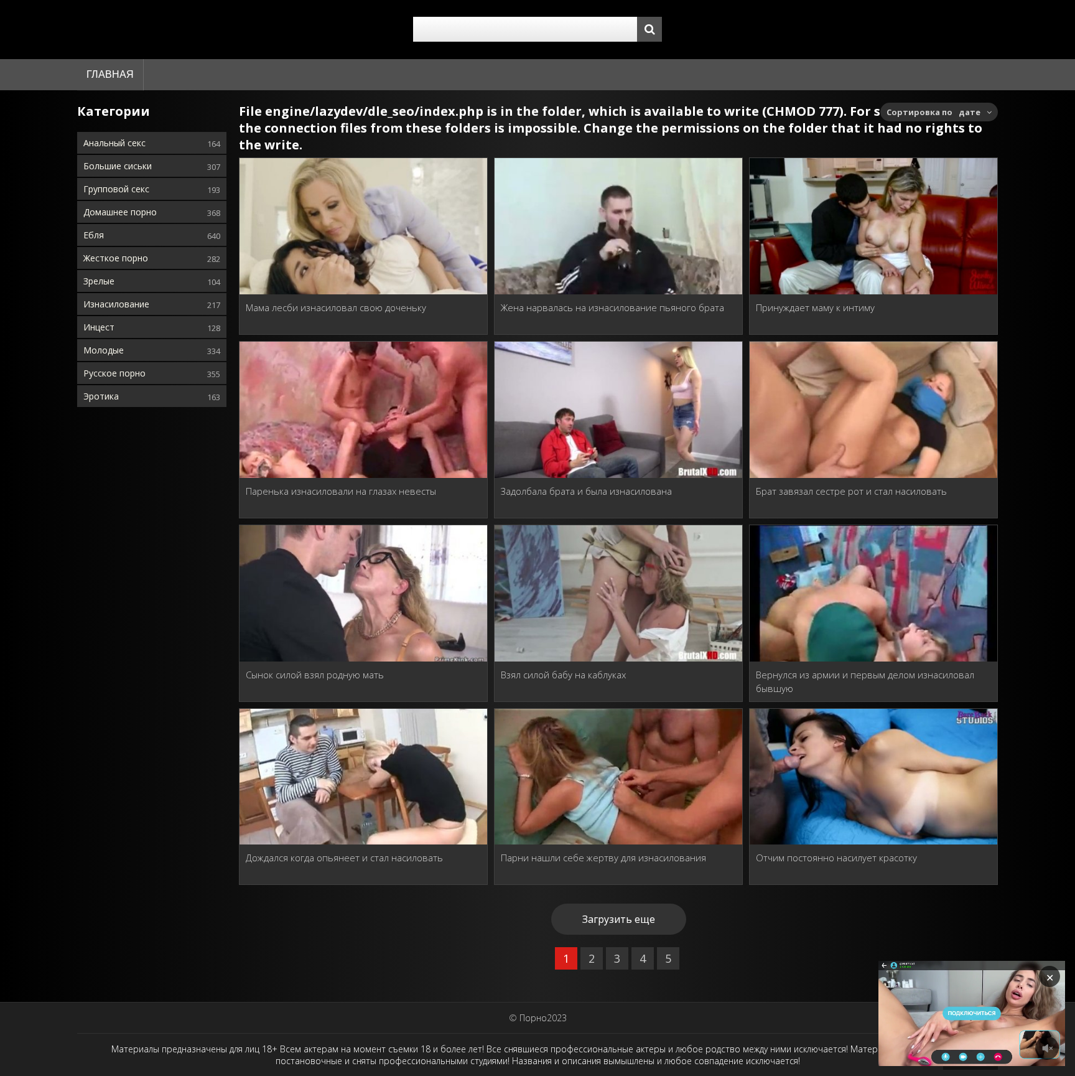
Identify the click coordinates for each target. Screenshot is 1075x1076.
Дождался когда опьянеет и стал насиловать (344, 857)
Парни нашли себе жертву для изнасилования (603, 857)
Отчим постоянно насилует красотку (836, 857)
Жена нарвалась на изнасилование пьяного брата (612, 307)
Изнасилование (116, 304)
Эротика (101, 396)
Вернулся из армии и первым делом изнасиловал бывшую (865, 681)
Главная (110, 74)
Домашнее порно (120, 212)
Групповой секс (116, 189)
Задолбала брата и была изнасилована (586, 491)
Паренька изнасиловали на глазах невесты (341, 491)
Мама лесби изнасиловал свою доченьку (336, 307)
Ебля (93, 235)
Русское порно (114, 373)
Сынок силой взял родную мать (315, 674)
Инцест (98, 327)
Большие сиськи (117, 166)
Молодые (103, 350)
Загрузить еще (618, 919)
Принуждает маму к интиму (815, 307)
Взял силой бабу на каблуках (563, 674)
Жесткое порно (115, 258)
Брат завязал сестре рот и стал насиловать (851, 491)
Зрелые (98, 281)
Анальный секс (114, 143)
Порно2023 (543, 1018)
